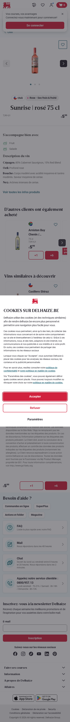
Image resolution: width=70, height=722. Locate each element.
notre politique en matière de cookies (37, 371)
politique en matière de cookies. (48, 382)
